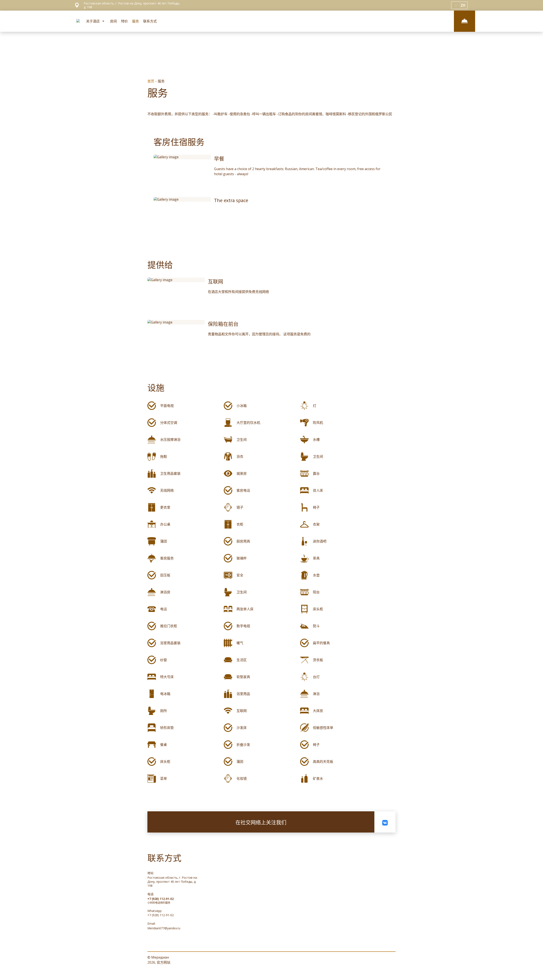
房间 (113, 21)
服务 (135, 21)
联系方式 (150, 21)
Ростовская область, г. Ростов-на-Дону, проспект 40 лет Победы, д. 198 (172, 882)
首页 (151, 81)
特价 (124, 21)
